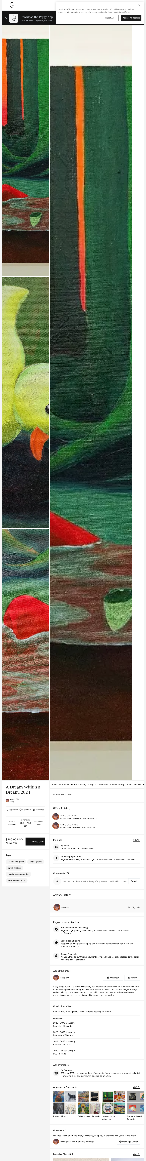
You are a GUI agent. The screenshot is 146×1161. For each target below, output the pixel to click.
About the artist (134, 784)
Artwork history (117, 784)
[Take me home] (12, 5)
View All (136, 1087)
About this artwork (60, 784)
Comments (103, 784)
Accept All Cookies (131, 18)
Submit (134, 881)
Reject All (109, 18)
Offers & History (78, 784)
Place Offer (38, 841)
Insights (92, 784)
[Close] (139, 5)
